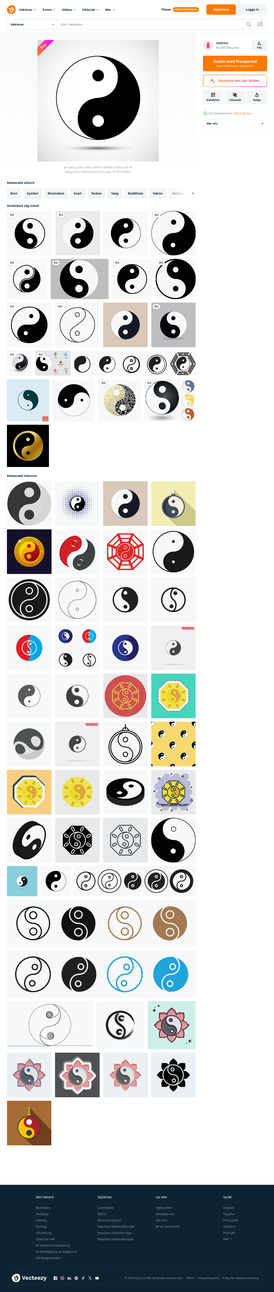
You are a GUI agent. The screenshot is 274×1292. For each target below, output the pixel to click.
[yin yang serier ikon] (77, 503)
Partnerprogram (109, 1220)
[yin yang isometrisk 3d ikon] (29, 840)
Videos (67, 10)
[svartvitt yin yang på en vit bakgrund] (78, 233)
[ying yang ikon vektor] (120, 1025)
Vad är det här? (243, 113)
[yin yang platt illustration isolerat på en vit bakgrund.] (29, 503)
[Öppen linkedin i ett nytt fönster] (69, 1278)
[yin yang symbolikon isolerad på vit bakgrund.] (126, 233)
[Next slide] (189, 193)
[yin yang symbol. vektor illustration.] (170, 400)
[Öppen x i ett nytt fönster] (90, 1278)
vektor (158, 193)
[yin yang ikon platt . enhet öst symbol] (173, 503)
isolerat (178, 193)
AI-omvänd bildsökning (53, 1245)
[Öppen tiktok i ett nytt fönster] (83, 1278)
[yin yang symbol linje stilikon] (77, 325)
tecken (96, 193)
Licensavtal (105, 1208)
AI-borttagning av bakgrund (56, 1252)
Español (229, 1214)
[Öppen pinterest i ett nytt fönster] (76, 1278)
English (228, 1208)
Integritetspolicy (208, 1278)
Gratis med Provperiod (235, 63)
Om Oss (161, 1220)
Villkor (190, 1278)
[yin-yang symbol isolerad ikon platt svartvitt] (74, 400)
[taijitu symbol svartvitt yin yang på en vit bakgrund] (27, 279)
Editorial (88, 10)
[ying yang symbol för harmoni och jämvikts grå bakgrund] (173, 325)
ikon (13, 193)
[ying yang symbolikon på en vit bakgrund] (176, 279)
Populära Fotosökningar (114, 1233)
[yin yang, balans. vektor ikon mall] (22, 881)
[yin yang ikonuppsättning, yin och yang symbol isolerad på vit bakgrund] (135, 363)
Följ (259, 47)
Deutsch (229, 1226)
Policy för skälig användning (241, 1278)
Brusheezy (43, 1208)
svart (78, 193)
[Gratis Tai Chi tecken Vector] (53, 363)
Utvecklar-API (45, 1239)
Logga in (252, 9)
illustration (56, 193)
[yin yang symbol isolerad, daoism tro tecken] (28, 446)
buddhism (135, 193)
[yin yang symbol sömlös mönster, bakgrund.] (173, 744)
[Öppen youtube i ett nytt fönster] (97, 1278)
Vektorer (25, 10)
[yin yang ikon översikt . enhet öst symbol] (125, 744)
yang (114, 193)
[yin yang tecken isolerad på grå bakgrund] (80, 279)
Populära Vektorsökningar (116, 1226)
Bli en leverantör (168, 1226)
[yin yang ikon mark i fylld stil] (101, 923)
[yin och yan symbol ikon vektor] (77, 551)
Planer (166, 9)
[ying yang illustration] (29, 325)
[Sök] (248, 24)
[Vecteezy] (11, 9)
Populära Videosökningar (115, 1239)
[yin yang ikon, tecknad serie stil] (29, 744)
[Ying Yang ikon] (28, 400)
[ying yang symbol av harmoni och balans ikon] (29, 1123)
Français (229, 1233)
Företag (41, 1226)
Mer (108, 10)
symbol (32, 193)
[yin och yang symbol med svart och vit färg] (173, 233)
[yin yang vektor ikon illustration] (29, 696)
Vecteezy (42, 1214)
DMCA (101, 1214)
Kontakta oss (165, 1214)
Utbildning (43, 1233)
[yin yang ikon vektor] (125, 599)
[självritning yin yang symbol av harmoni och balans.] (50, 1025)
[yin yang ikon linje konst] (101, 974)
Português (230, 1220)
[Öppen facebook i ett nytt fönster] (55, 1278)
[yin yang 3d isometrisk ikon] (125, 792)
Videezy (41, 1220)
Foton (47, 10)
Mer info (212, 123)
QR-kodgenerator (48, 1258)
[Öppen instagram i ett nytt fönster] (62, 1278)
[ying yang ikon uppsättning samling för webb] (135, 881)
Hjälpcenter (164, 1208)
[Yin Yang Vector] (29, 233)
